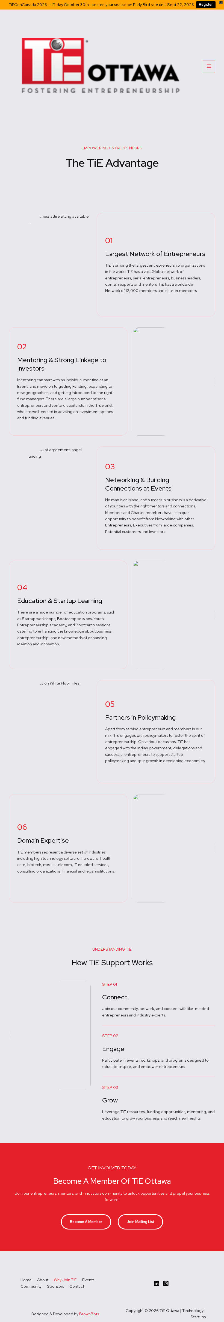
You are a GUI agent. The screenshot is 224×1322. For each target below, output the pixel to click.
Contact (76, 1286)
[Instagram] (166, 1283)
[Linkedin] (157, 1283)
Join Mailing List (140, 1221)
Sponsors (55, 1286)
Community (31, 1286)
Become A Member (86, 1221)
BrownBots (89, 1313)
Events (88, 1279)
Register (206, 4)
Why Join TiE (65, 1279)
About (42, 1279)
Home (26, 1279)
